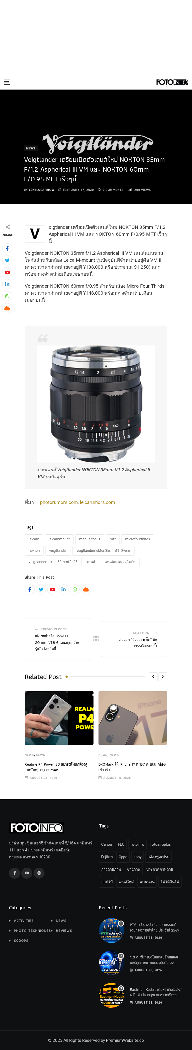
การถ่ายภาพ (111, 869)
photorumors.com (59, 502)
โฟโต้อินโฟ (169, 882)
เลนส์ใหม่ (126, 882)
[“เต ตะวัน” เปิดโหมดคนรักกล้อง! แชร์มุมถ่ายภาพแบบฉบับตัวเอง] (111, 962)
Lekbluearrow (41, 190)
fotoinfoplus (160, 844)
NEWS (29, 755)
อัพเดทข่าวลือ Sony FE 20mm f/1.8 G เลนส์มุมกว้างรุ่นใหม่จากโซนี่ (57, 642)
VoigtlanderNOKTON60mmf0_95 (53, 562)
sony (138, 857)
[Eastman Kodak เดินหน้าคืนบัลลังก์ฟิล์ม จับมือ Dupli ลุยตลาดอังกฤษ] (111, 995)
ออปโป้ (107, 882)
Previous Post (54, 629)
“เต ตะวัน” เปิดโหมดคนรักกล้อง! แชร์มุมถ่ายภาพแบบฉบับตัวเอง (154, 960)
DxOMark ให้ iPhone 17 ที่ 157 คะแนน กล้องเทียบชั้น (132, 767)
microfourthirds (137, 539)
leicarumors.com (97, 502)
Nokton (34, 551)
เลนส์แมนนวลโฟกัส (120, 562)
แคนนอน (147, 882)
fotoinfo (137, 844)
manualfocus (89, 539)
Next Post (142, 633)
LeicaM (34, 539)
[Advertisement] (96, 37)
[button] (153, 676)
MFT (113, 539)
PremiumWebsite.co (125, 1040)
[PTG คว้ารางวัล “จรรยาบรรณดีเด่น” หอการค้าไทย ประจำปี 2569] (111, 930)
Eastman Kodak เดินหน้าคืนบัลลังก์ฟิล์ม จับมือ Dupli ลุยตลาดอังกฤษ (156, 992)
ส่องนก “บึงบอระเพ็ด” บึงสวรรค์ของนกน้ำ (138, 642)
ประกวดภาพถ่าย (159, 869)
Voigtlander (58, 551)
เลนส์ (91, 562)
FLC (121, 844)
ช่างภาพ (133, 869)
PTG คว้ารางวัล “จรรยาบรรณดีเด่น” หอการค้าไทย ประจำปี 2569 (155, 927)
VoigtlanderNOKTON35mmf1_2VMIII (103, 551)
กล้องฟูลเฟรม (159, 857)
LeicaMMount (59, 539)
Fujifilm (107, 857)
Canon (106, 844)
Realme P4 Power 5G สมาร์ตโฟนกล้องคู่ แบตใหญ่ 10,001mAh (56, 767)
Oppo (123, 857)
